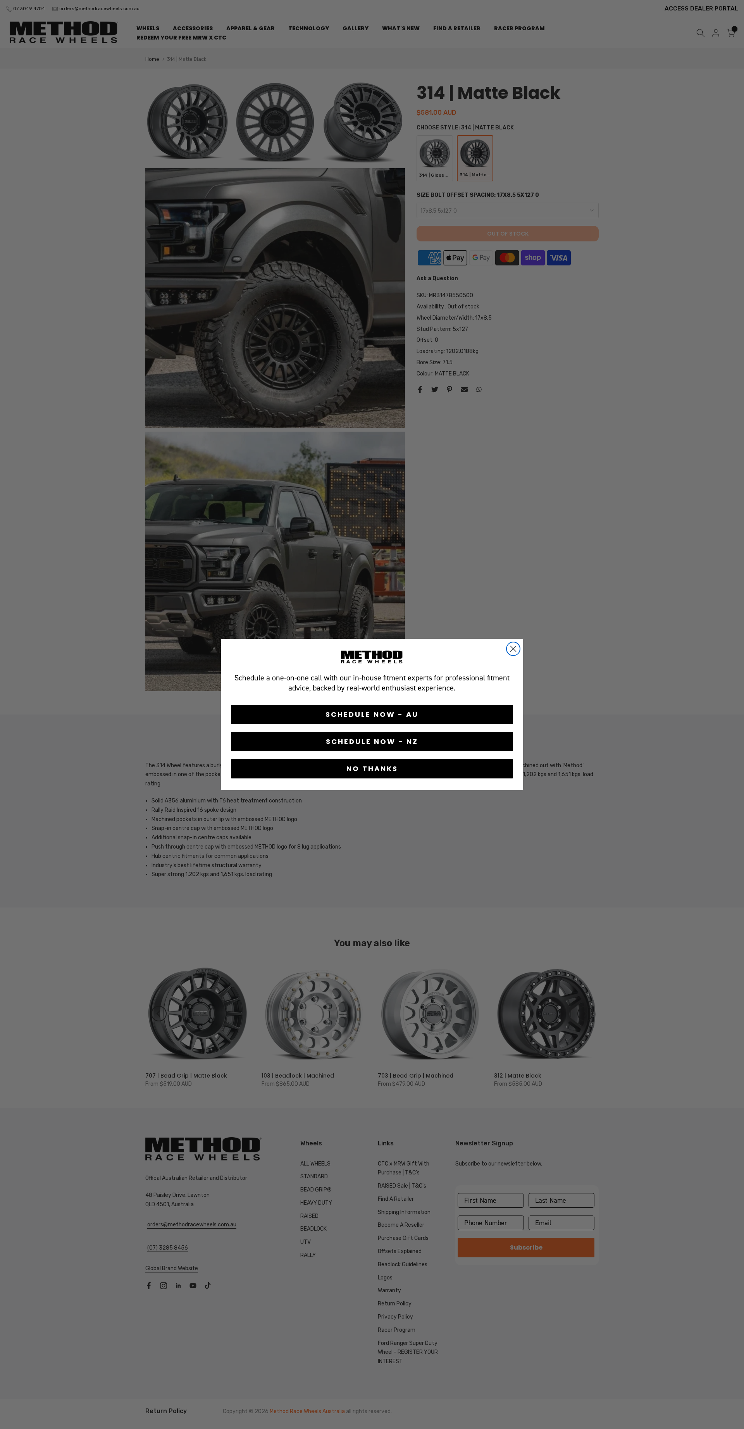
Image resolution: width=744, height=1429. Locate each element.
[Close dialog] (513, 649)
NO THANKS (372, 768)
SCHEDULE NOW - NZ (372, 741)
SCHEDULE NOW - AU (372, 714)
